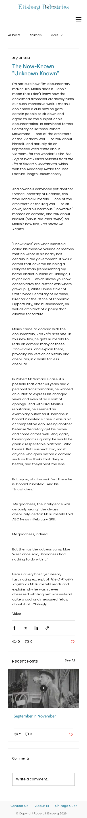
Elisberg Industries (43, 6)
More (54, 35)
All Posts (14, 35)
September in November (35, 716)
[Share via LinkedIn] (36, 628)
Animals (35, 35)
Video (16, 613)
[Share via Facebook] (14, 628)
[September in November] (43, 688)
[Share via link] (47, 628)
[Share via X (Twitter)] (25, 628)
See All (70, 660)
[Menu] (78, 19)
